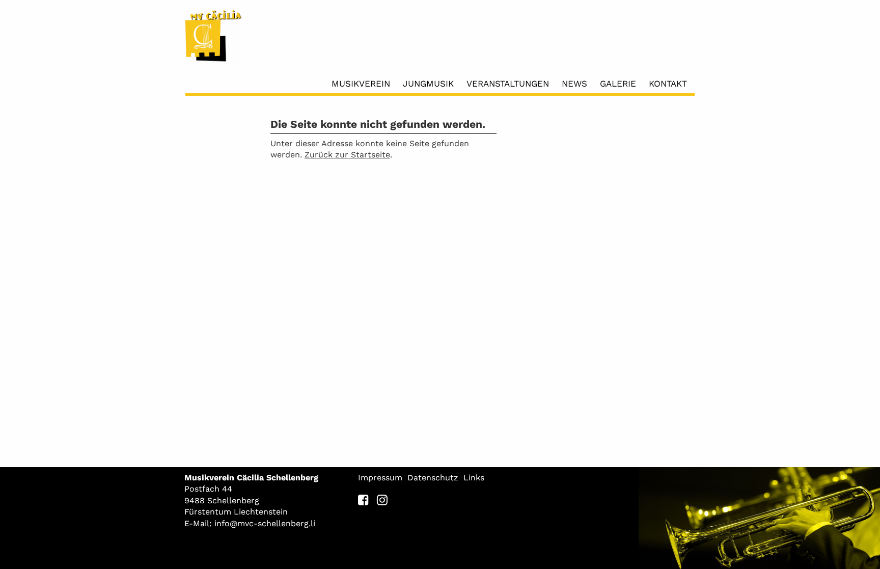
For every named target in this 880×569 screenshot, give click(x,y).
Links (473, 477)
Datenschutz (432, 477)
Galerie (618, 83)
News (574, 83)
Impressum (380, 477)
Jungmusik (428, 83)
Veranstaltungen (507, 83)
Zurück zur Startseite (347, 154)
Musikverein (361, 83)
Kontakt (668, 83)
